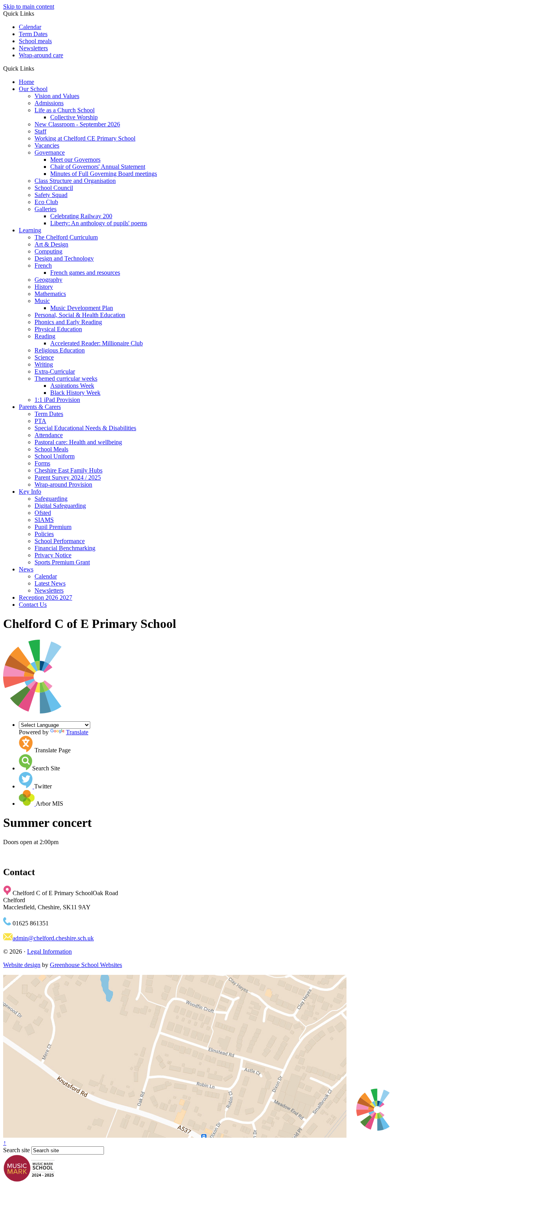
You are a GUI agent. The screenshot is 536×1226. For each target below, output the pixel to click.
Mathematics (50, 293)
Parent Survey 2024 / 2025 (68, 477)
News (26, 569)
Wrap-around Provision (63, 484)
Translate (77, 732)
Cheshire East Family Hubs (68, 470)
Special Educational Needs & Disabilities (85, 428)
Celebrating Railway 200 (81, 216)
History (44, 286)
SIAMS (44, 519)
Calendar (30, 27)
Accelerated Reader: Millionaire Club (96, 343)
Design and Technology (64, 258)
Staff (40, 131)
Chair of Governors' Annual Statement (97, 166)
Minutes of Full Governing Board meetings (103, 173)
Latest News (50, 583)
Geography (48, 279)
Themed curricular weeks (66, 378)
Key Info (30, 491)
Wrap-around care (41, 55)
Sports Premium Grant (62, 562)
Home (26, 81)
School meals (35, 41)
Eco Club (46, 202)
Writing (44, 364)
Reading (45, 336)
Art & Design (51, 244)
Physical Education (58, 329)
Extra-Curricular (55, 371)
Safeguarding (51, 498)
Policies (44, 534)
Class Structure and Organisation (75, 180)
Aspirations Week (72, 385)
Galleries (46, 209)
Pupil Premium (53, 527)
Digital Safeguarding (60, 505)
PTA (40, 421)
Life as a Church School (65, 110)
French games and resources (85, 272)
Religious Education (60, 350)
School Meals (51, 449)
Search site (16, 1150)
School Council (54, 187)
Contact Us (33, 604)
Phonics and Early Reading (68, 322)
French (43, 265)
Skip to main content (28, 6)
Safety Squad (51, 195)
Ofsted (43, 512)
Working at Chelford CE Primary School (85, 138)
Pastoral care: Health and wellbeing (78, 442)
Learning (30, 230)
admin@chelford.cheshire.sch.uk (53, 938)
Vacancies (47, 145)
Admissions (49, 103)
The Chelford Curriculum (66, 237)
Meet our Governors (75, 159)
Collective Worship (74, 117)
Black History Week (75, 392)
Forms (42, 463)
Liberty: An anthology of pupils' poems (98, 223)
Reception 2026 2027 (45, 597)
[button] (37, 68)
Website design (21, 964)
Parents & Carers (40, 406)
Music (42, 300)
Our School (33, 89)
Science (44, 357)
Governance (50, 152)
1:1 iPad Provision (57, 399)
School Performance (60, 541)
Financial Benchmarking (65, 548)
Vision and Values (57, 96)
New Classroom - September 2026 (77, 124)
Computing (48, 251)
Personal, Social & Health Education (80, 315)
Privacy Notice (53, 555)
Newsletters (33, 48)
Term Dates (33, 34)
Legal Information (49, 951)
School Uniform (55, 456)
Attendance (49, 435)
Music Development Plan (81, 308)
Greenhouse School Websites (86, 964)
